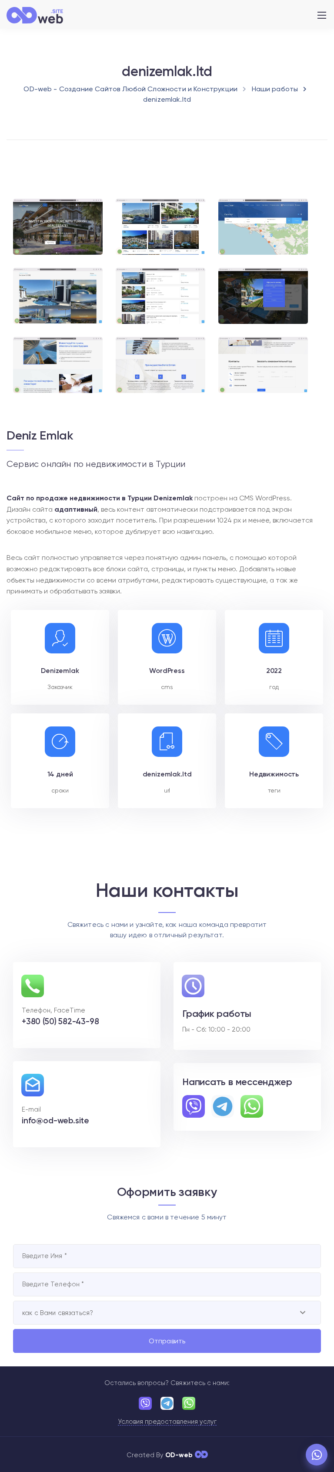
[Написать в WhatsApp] (316, 1454)
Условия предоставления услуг (167, 1422)
